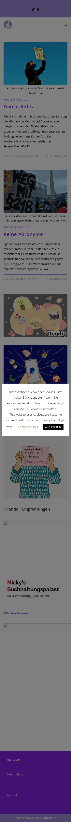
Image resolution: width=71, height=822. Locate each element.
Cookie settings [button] (28, 427)
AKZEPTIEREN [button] (53, 427)
